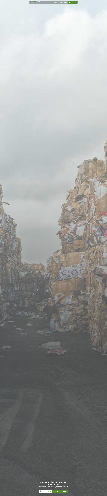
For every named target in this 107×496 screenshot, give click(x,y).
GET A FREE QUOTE (60, 491)
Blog (58, 2)
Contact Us (65, 2)
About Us (61, 2)
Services (55, 2)
